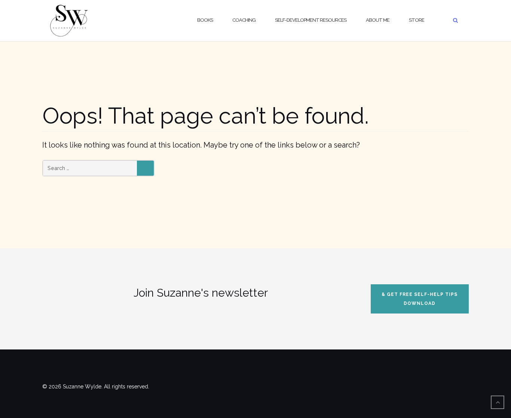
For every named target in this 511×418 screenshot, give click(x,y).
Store (416, 20)
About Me (377, 20)
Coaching (244, 20)
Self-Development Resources (310, 20)
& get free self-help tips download (420, 299)
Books (205, 20)
